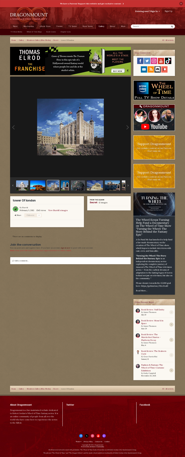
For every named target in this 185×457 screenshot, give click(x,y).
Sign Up (168, 11)
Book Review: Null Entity (152, 309)
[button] (13, 185)
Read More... (141, 290)
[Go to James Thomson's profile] (138, 311)
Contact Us (98, 442)
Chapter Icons (65, 32)
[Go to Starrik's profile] (15, 209)
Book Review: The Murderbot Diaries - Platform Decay (151, 337)
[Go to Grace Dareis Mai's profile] (138, 352)
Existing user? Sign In (147, 11)
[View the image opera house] (112, 185)
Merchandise (28, 26)
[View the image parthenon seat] (95, 185)
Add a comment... (21, 261)
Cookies (106, 442)
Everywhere (162, 26)
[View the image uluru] (37, 185)
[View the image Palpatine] (78, 185)
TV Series (72, 26)
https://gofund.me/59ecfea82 (154, 286)
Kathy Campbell (150, 373)
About (112, 26)
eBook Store (45, 26)
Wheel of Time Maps (34, 32)
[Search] (172, 26)
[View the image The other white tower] (65, 185)
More (123, 26)
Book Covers (51, 32)
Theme (78, 442)
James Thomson (150, 312)
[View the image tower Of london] (53, 185)
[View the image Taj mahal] (22, 185)
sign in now (65, 248)
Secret (93, 202)
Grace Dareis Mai (150, 357)
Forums (59, 26)
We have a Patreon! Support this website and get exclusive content (90, 4)
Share (18, 215)
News (15, 26)
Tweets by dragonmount (77, 409)
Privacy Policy (88, 442)
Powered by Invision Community (92, 447)
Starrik (25, 207)
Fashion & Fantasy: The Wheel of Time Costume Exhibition (152, 368)
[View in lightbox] (70, 127)
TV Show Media (16, 32)
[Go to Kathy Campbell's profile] (138, 366)
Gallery (101, 26)
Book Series (88, 26)
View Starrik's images (58, 210)
